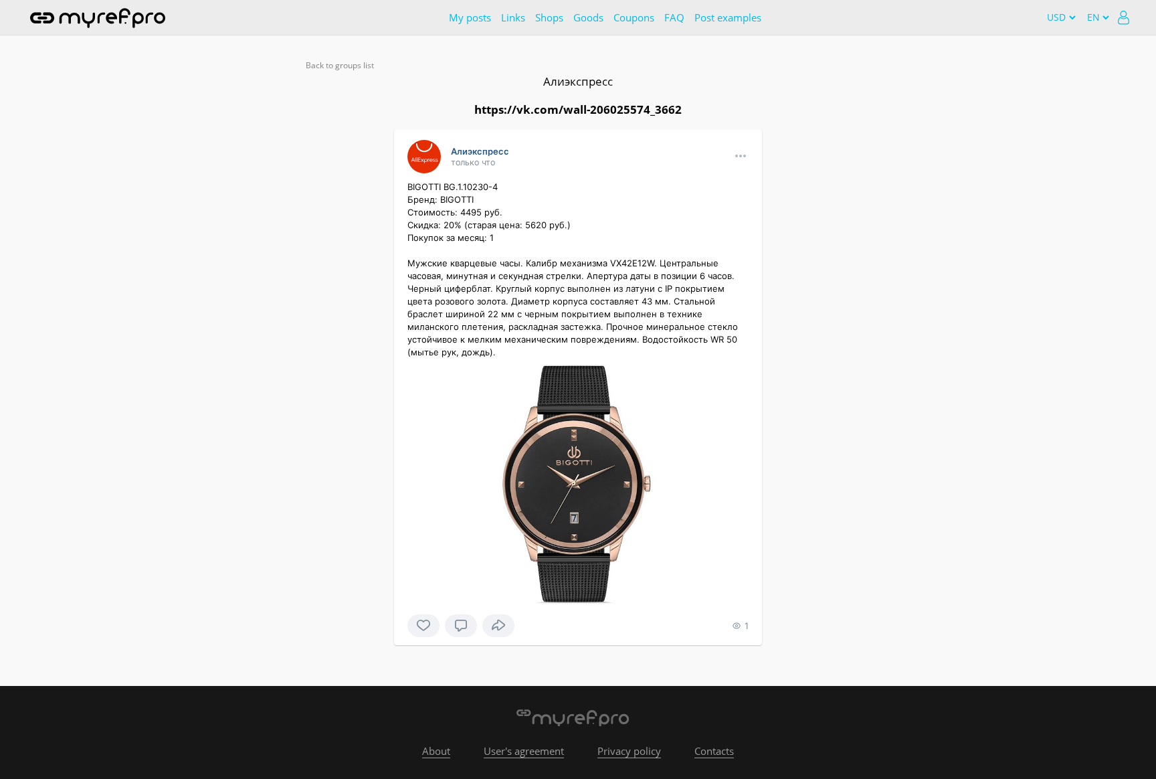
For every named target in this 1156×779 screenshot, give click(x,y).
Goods (588, 17)
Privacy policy (629, 751)
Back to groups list (340, 65)
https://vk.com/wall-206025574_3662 (578, 109)
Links (513, 17)
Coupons (633, 17)
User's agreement (524, 751)
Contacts (714, 751)
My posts (470, 17)
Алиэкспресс (578, 81)
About (436, 751)
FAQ (674, 17)
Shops (549, 17)
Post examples (727, 17)
